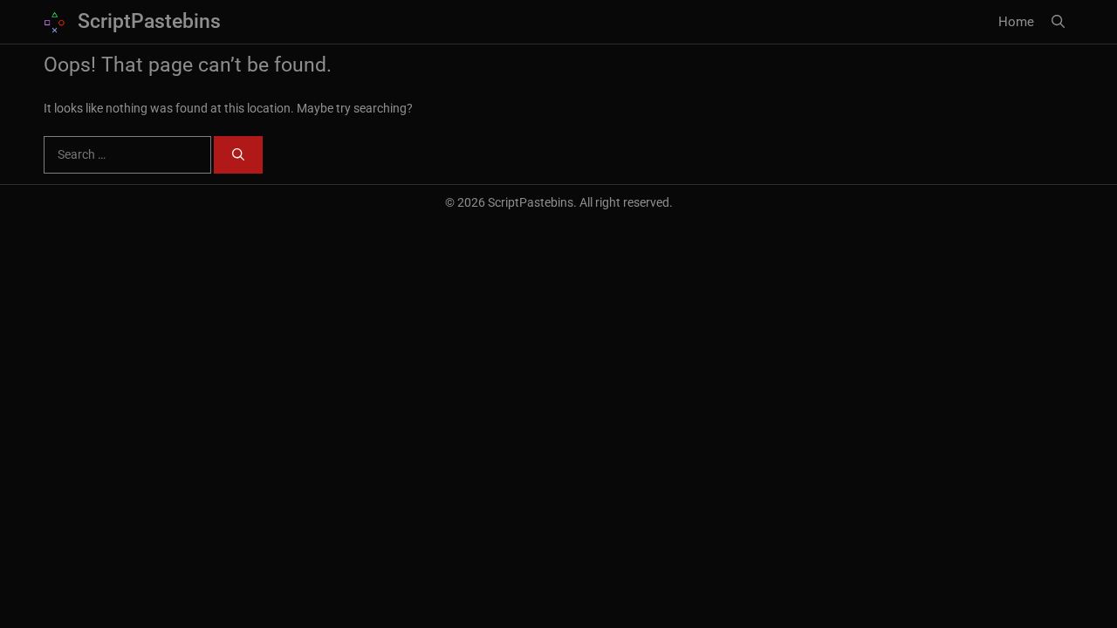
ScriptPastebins (149, 21)
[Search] (238, 155)
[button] (1058, 22)
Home (1016, 22)
